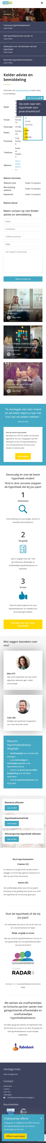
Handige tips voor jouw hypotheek (23, 624)
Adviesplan (23, 456)
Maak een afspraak (25, 133)
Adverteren (8, 1086)
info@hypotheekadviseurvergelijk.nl (20, 1097)
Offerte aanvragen (15, 1136)
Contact (7, 1089)
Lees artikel (12, 808)
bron (14, 984)
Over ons (7, 1092)
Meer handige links (11, 1074)
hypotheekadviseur (23, 90)
